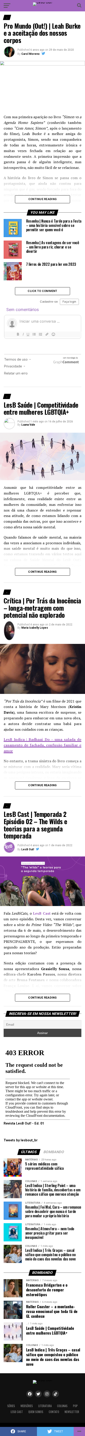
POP (75, 1406)
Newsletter (72, 1412)
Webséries (26, 1406)
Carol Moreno (30, 53)
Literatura (45, 1406)
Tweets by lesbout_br (21, 1140)
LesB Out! (27, 849)
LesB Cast (17, 1412)
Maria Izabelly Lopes (34, 627)
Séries (11, 1406)
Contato (54, 1412)
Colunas (62, 1406)
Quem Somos (35, 1412)
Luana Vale (28, 424)
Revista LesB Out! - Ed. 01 (24, 1123)
